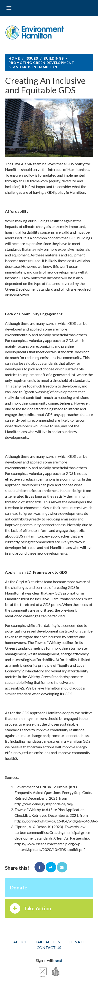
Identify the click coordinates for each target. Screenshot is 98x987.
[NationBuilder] (53, 971)
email (58, 960)
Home (14, 58)
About (20, 942)
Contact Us (49, 947)
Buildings (54, 58)
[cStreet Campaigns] (43, 971)
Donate (19, 887)
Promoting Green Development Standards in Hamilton (41, 65)
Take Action (37, 908)
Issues (32, 58)
